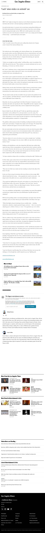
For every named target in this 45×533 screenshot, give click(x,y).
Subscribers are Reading (8, 441)
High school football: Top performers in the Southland (11, 457)
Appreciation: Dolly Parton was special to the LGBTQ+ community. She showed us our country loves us (15, 390)
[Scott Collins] (4, 332)
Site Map (2, 504)
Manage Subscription (34, 520)
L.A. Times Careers (33, 518)
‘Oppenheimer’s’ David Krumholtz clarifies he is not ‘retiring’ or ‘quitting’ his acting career (18, 454)
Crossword (17, 513)
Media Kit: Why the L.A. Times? (7, 520)
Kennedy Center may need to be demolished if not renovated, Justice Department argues (15, 413)
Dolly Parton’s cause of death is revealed (36, 380)
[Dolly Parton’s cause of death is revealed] (26, 380)
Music (32, 378)
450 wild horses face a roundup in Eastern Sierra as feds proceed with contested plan (16, 267)
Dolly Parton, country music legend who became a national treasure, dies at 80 (36, 403)
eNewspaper (3, 513)
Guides (16, 520)
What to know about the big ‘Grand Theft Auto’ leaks (11, 484)
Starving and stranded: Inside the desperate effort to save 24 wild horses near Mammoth (17, 274)
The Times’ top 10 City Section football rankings (10, 450)
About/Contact (32, 513)
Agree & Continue (30, 306)
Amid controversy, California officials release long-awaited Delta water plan (15, 443)
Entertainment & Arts (13, 378)
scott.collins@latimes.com (8, 259)
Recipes (16, 518)
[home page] (22, 1)
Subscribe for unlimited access (6, 502)
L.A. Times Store (18, 522)
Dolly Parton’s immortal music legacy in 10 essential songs (36, 413)
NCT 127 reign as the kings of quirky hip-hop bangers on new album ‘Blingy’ (15, 469)
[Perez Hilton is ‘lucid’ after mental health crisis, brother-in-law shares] (4, 380)
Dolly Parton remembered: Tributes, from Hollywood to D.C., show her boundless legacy (15, 403)
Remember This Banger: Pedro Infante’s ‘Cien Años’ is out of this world (36, 390)
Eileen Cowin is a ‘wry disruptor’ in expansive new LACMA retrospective (15, 480)
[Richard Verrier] (4, 312)
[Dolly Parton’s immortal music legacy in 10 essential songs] (26, 412)
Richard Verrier (10, 312)
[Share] (4, 18)
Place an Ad (3, 518)
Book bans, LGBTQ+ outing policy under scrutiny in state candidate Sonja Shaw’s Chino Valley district (20, 447)
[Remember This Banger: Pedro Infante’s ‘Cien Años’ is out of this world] (26, 389)
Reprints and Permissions (34, 522)
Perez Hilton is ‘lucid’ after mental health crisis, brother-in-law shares (15, 381)
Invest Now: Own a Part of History (6, 523)
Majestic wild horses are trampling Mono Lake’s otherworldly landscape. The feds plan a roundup (17, 282)
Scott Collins (10, 332)
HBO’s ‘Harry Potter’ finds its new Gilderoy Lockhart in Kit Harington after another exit (17, 474)
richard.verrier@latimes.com (9, 255)
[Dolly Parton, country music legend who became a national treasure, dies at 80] (26, 402)
